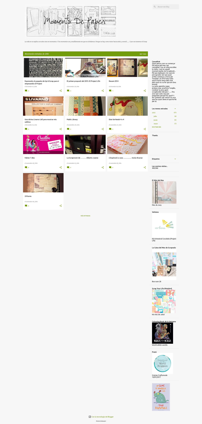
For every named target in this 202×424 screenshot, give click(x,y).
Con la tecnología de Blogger (102, 417)
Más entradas (85, 215)
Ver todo (143, 54)
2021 (153, 113)
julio (155, 116)
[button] (60, 90)
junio (155, 120)
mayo (156, 124)
